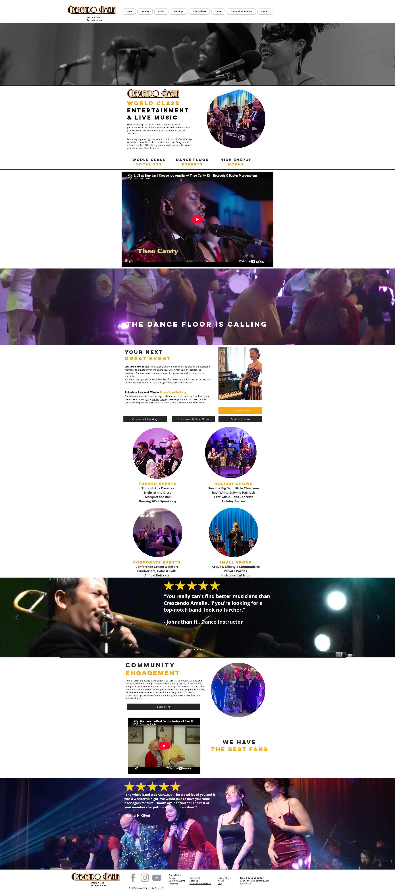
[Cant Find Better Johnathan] (197, 649)
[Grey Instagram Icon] (144, 877)
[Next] (378, 617)
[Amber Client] (200, 649)
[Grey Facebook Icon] (132, 877)
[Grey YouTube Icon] (156, 877)
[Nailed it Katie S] (191, 649)
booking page (159, 399)
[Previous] (16, 617)
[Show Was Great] (203, 649)
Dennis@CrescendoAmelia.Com (254, 880)
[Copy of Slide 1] (194, 649)
